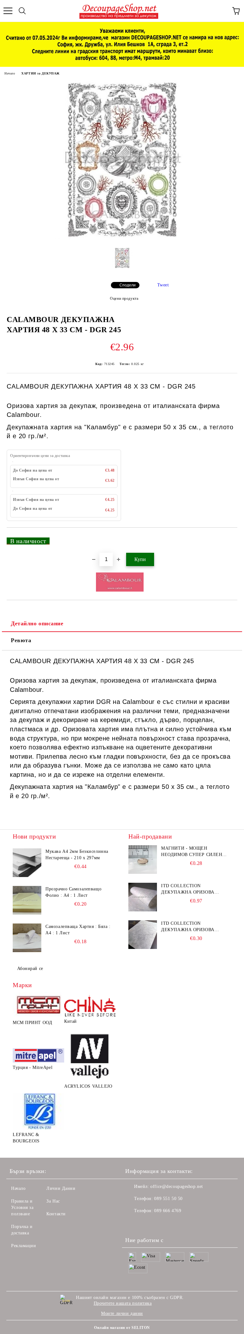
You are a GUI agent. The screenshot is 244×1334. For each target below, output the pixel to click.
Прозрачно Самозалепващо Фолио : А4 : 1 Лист (73, 892)
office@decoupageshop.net (176, 1186)
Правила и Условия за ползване (22, 1207)
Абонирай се (30, 968)
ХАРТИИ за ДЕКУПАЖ (40, 73)
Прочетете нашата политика (123, 1303)
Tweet (163, 285)
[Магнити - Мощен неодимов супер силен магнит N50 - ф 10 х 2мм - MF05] (142, 859)
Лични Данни (60, 1188)
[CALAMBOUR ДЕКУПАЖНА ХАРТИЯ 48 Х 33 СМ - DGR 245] (122, 237)
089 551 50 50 (168, 1198)
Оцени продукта (124, 298)
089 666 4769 (167, 1210)
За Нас (53, 1201)
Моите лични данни (122, 1313)
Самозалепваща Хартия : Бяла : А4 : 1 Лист (77, 929)
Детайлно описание (37, 623)
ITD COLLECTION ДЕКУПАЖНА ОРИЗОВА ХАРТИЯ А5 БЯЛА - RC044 (190, 927)
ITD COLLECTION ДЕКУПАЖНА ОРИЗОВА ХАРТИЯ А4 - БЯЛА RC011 (190, 889)
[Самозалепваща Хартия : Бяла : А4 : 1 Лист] (27, 937)
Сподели (127, 285)
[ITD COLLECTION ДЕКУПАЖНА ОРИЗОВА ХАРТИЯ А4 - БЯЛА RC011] (142, 897)
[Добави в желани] (228, 538)
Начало (9, 73)
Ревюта (21, 640)
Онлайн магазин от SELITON (122, 1327)
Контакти (55, 1213)
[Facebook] (133, 1223)
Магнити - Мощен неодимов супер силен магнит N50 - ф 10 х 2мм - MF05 (193, 852)
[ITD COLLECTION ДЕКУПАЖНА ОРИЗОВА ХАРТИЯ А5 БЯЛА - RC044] (142, 934)
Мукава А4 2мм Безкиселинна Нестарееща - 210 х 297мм (76, 854)
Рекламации (23, 1245)
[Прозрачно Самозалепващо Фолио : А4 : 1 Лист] (27, 900)
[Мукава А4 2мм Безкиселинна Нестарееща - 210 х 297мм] (27, 862)
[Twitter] (147, 1223)
